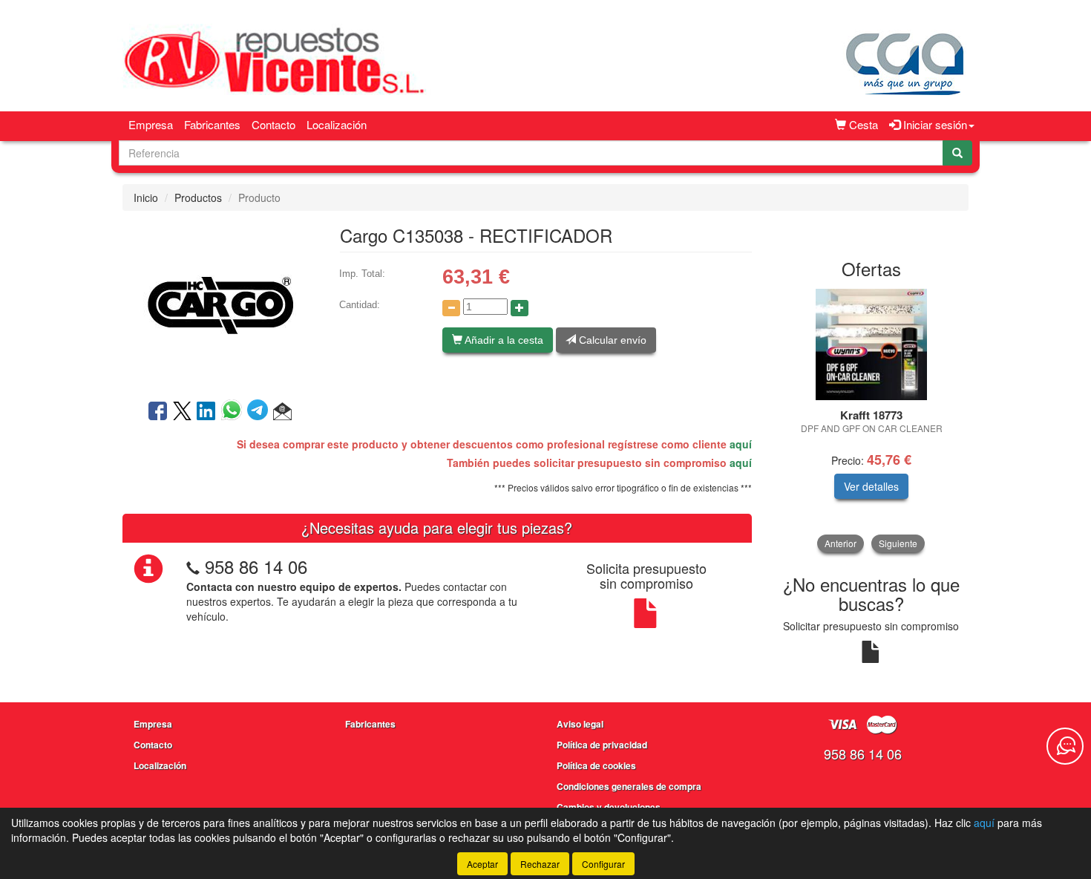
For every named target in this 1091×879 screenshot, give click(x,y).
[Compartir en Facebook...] (158, 412)
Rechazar (540, 863)
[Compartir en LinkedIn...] (206, 412)
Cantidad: (359, 304)
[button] (282, 412)
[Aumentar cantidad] (519, 308)
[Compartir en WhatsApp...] (234, 412)
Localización (337, 124)
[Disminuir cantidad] (451, 308)
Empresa (150, 124)
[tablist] (871, 420)
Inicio (146, 197)
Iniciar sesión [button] (933, 124)
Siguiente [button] (898, 543)
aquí (741, 444)
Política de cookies (596, 765)
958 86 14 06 (256, 566)
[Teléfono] (193, 566)
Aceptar (482, 863)
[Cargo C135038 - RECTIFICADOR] (219, 304)
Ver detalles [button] (871, 486)
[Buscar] (957, 153)
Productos (198, 197)
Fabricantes (212, 124)
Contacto (273, 124)
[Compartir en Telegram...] (260, 412)
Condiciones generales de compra (629, 786)
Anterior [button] (840, 543)
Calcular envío (611, 340)
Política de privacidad (602, 744)
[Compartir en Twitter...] (182, 412)
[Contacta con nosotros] (1065, 746)
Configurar (603, 863)
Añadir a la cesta (502, 340)
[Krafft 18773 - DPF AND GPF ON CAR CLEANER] (871, 344)
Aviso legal (580, 724)
